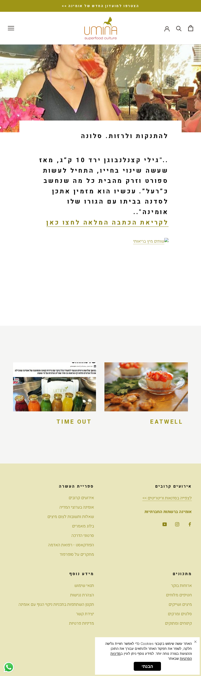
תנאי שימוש (84, 585)
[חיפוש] (179, 28)
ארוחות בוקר (181, 585)
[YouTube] (165, 524)
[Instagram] (177, 524)
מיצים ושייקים (180, 604)
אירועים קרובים (81, 498)
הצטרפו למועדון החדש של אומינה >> (100, 5)
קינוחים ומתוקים (178, 623)
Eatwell (166, 422)
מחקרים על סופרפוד (77, 554)
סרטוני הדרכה (82, 535)
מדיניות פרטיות (81, 623)
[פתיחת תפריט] (11, 28)
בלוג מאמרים (83, 526)
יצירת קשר (85, 614)
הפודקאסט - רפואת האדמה (71, 545)
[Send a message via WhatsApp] (9, 667)
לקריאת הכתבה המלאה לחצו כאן (107, 222)
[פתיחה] (190, 28)
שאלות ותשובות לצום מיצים (70, 517)
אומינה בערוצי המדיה (76, 507)
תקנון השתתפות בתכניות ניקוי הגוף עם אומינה (56, 604)
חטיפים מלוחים (179, 595)
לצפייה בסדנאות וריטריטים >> (167, 498)
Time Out (74, 422)
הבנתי (147, 666)
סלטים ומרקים (180, 614)
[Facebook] (190, 524)
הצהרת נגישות (82, 595)
